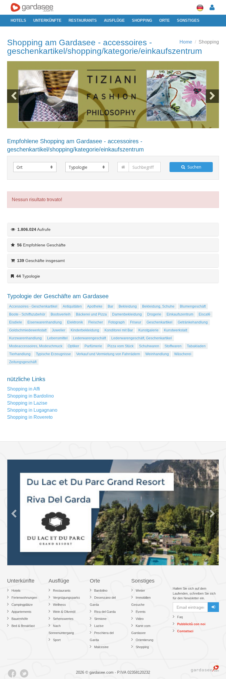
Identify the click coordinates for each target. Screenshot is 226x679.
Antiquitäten (72, 306)
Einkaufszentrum (180, 314)
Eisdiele (15, 322)
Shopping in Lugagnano (32, 410)
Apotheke (94, 306)
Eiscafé (204, 314)
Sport (57, 640)
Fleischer (95, 322)
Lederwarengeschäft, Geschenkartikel (141, 338)
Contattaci (185, 631)
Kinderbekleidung (85, 330)
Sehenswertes (63, 618)
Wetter (140, 590)
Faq (180, 617)
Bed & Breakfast (23, 626)
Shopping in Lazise (27, 403)
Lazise (99, 626)
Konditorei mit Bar (118, 330)
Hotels (18, 20)
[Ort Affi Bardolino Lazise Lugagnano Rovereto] (34, 167)
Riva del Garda (105, 611)
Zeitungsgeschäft (22, 362)
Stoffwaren (173, 346)
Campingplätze (22, 604)
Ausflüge (114, 20)
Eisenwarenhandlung (44, 322)
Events (141, 611)
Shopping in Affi (23, 388)
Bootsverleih (61, 314)
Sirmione (100, 618)
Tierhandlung (20, 354)
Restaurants (83, 20)
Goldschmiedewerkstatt (27, 330)
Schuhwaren (149, 346)
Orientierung (144, 640)
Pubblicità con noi (191, 624)
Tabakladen (196, 346)
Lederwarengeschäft (89, 338)
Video (140, 618)
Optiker (73, 346)
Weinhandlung (157, 354)
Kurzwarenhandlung (25, 338)
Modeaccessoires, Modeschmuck (35, 346)
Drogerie (154, 314)
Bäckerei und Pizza (91, 314)
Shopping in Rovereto (30, 417)
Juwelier (58, 330)
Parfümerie (93, 346)
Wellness (59, 604)
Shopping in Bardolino (30, 395)
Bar (110, 306)
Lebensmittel (57, 338)
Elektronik (75, 322)
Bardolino (100, 590)
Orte (164, 20)
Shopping (142, 20)
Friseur (135, 322)
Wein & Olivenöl (64, 611)
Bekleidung (128, 306)
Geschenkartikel (159, 322)
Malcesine (101, 647)
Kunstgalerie (148, 330)
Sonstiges (188, 20)
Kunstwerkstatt (175, 330)
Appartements (21, 611)
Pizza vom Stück (120, 346)
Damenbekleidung (127, 314)
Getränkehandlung (193, 322)
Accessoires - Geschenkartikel (33, 306)
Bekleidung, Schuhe (158, 306)
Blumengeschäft (193, 306)
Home (186, 41)
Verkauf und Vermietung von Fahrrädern (108, 354)
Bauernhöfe (19, 618)
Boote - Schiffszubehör (27, 314)
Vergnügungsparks (66, 597)
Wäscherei (182, 354)
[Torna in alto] (209, 662)
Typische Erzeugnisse (53, 354)
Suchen (193, 167)
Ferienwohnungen (24, 597)
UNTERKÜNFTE (47, 20)
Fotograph (116, 322)
